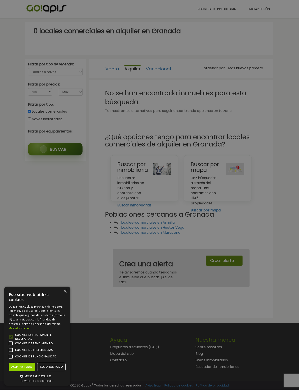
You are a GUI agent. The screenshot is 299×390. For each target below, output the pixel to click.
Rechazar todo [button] (51, 367)
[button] (37, 376)
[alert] (149, 195)
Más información (20, 328)
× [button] (65, 291)
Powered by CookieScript (37, 381)
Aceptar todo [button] (21, 367)
